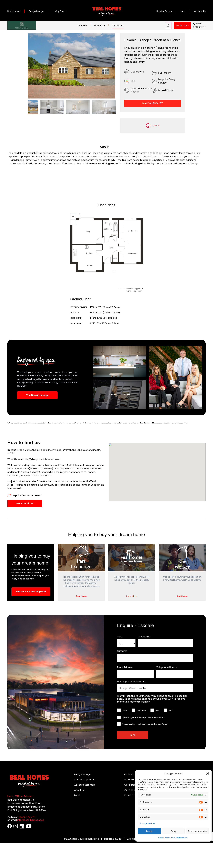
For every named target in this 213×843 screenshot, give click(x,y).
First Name (144, 636)
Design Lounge (36, 11)
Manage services (147, 823)
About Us (79, 790)
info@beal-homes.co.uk (30, 820)
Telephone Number (167, 667)
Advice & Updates (84, 779)
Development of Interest (131, 681)
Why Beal (59, 11)
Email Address (125, 667)
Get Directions (24, 503)
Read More (81, 596)
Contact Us (200, 11)
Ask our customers (84, 784)
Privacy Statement (179, 837)
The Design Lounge (37, 395)
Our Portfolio (131, 784)
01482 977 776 (199, 27)
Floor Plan (99, 25)
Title (119, 636)
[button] (207, 773)
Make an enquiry (152, 103)
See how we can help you (31, 591)
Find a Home (13, 11)
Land (183, 11)
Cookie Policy (164, 837)
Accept (149, 831)
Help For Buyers (164, 11)
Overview (82, 25)
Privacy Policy (160, 724)
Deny (173, 831)
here (185, 423)
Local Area (117, 25)
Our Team (130, 790)
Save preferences (197, 831)
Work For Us (131, 779)
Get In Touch (182, 25)
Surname (122, 651)
